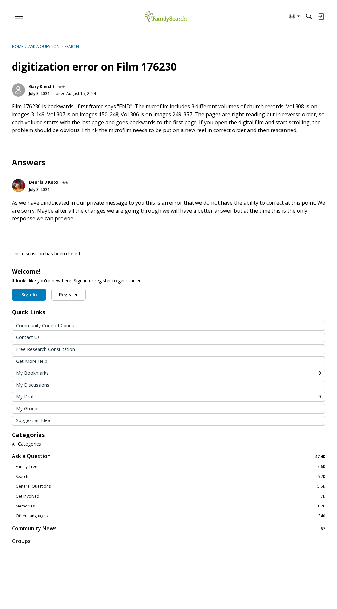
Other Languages (170, 516)
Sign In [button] (29, 294)
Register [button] (68, 294)
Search (170, 476)
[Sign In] (321, 16)
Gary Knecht (42, 86)
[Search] (309, 16)
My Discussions (32, 385)
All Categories (26, 444)
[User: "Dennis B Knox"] (18, 185)
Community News (168, 528)
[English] (166, 16)
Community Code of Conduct (47, 325)
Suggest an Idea (33, 420)
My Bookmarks (168, 373)
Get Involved (170, 496)
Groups (21, 541)
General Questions (170, 486)
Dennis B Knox (43, 182)
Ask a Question (168, 456)
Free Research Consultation (45, 349)
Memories (170, 506)
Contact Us (28, 337)
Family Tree (170, 467)
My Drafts (168, 396)
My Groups (27, 408)
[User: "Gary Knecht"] (18, 90)
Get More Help (31, 361)
